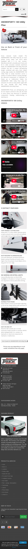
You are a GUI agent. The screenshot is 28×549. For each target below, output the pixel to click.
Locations (4, 469)
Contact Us (4, 494)
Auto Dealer (5, 480)
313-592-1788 (6, 380)
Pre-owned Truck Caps (7, 476)
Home (3, 464)
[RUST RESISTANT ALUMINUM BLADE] (14, 245)
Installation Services (6, 478)
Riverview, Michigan (7, 368)
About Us (4, 466)
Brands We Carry (6, 473)
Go (17, 9)
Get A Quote (5, 492)
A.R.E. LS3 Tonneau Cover (14, 436)
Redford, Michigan (7, 376)
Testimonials (5, 485)
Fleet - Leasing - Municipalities (9, 483)
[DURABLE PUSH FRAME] (14, 292)
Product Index (5, 471)
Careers (4, 487)
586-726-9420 (6, 388)
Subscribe (23, 516)
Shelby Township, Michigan (9, 383)
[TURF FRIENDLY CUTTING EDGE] (14, 220)
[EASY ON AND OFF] (14, 317)
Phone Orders (5, 490)
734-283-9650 (6, 373)
